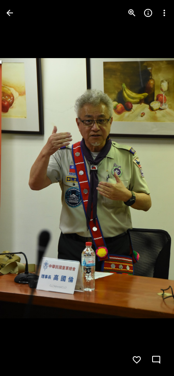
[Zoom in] (132, 13)
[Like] (137, 360)
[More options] (164, 13)
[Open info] (148, 13)
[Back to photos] (9, 13)
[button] (22, 188)
